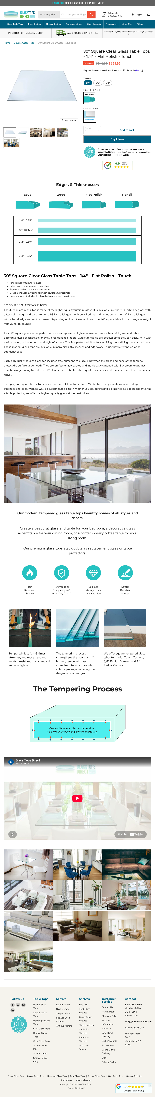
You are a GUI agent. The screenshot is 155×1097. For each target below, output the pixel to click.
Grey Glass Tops (41, 1041)
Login (139, 14)
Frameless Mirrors (74, 24)
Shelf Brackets (94, 24)
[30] (9, 132)
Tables (140, 24)
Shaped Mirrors (64, 1013)
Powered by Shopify (77, 1088)
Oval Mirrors (62, 1008)
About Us (106, 1028)
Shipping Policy (110, 1016)
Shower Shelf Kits (134, 1076)
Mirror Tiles (127, 24)
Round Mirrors (63, 1004)
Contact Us (107, 1007)
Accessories (111, 24)
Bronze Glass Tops (96, 1076)
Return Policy (108, 1011)
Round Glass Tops (16, 1076)
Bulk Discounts (109, 1040)
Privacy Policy (109, 1062)
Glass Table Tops (15, 24)
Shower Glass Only (84, 1079)
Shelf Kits (84, 1004)
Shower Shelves (53, 24)
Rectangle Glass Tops (57, 1076)
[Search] (91, 14)
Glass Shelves (34, 24)
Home (7, 43)
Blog (104, 1057)
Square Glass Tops (24, 43)
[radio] (87, 83)
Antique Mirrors (64, 1025)
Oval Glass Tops (41, 1028)
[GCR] (118, 1086)
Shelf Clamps (40, 1053)
